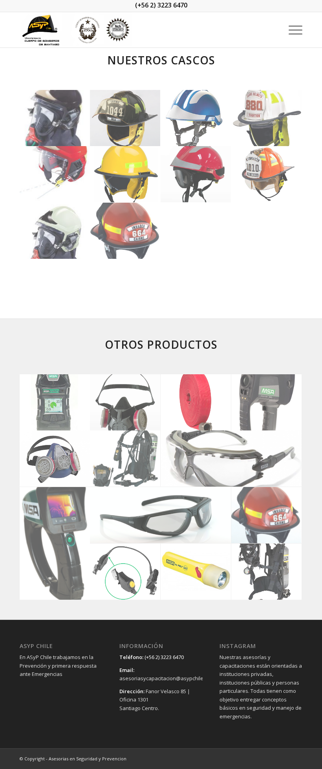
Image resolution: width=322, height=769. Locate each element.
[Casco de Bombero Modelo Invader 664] (125, 231)
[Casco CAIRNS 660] (125, 174)
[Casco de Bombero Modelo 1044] (125, 118)
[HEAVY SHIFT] (231, 458)
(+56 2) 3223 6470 (161, 5)
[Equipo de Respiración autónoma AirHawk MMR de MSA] (266, 572)
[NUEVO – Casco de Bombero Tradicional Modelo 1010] (266, 174)
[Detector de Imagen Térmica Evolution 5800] (266, 402)
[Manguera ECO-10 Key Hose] (196, 402)
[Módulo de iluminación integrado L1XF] (125, 572)
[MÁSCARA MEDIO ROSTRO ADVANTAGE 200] (55, 458)
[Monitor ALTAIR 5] (55, 402)
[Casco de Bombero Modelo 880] (266, 118)
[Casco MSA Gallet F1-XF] (55, 202)
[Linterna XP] (196, 572)
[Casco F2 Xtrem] (196, 174)
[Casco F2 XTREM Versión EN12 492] (196, 118)
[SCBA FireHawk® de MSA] (125, 458)
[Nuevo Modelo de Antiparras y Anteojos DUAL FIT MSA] (160, 515)
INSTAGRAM (238, 646)
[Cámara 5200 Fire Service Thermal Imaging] (55, 543)
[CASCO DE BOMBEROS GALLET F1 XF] (55, 118)
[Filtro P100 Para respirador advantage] (125, 402)
